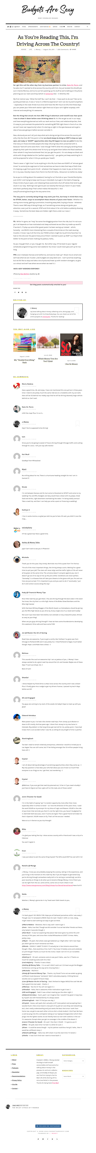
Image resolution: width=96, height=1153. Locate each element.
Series (55, 26)
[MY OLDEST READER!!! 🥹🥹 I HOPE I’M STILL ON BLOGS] (16, 1117)
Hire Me (69, 26)
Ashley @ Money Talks (31, 542)
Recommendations (18, 1076)
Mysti (24, 469)
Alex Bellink (24, 274)
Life (30, 49)
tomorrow (49, 94)
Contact (77, 26)
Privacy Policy (17, 1080)
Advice (23, 49)
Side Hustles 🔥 (45, 26)
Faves (24, 26)
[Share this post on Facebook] (15, 292)
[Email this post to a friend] (26, 292)
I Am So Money (71, 364)
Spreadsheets (33, 26)
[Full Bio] (55, 1083)
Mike (24, 829)
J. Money (25, 422)
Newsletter (15, 1072)
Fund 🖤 (62, 26)
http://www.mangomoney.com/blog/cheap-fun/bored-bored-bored (47, 885)
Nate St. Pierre (72, 85)
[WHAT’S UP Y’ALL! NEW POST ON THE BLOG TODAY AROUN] (58, 1117)
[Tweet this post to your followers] (18, 292)
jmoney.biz (46, 317)
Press (14, 1064)
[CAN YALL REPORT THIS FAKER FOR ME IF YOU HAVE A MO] (79, 1117)
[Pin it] (22, 292)
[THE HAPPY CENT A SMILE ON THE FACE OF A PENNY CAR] (37, 1117)
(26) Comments (63, 49)
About (18, 26)
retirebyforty (27, 528)
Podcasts (15, 1068)
